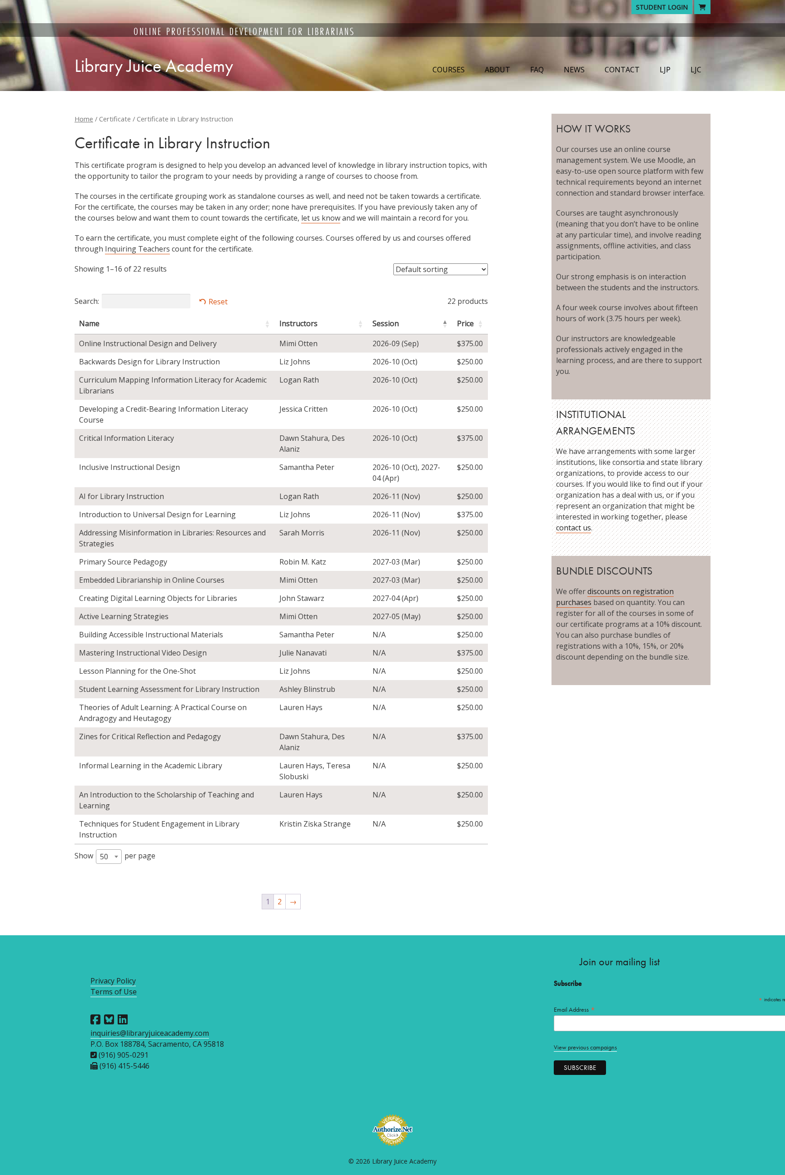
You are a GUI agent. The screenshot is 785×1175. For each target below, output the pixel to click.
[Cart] (702, 7)
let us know (320, 218)
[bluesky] (109, 1019)
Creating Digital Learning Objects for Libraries (158, 598)
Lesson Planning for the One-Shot (137, 671)
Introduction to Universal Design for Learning (157, 514)
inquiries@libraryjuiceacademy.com (149, 1033)
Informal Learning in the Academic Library (150, 766)
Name (89, 323)
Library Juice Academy (154, 65)
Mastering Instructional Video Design (143, 653)
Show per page (115, 856)
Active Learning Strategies (124, 616)
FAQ (537, 70)
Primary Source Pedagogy (123, 562)
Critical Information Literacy (126, 438)
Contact (622, 70)
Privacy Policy (113, 981)
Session (386, 323)
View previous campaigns (585, 1047)
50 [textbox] (104, 857)
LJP (665, 70)
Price (465, 323)
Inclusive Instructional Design (129, 467)
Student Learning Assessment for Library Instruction (169, 689)
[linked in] (123, 1019)
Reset (218, 302)
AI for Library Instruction (121, 496)
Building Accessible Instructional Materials (151, 635)
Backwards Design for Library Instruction (149, 362)
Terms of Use (113, 992)
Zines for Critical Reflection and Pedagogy (150, 736)
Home (84, 118)
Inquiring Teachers (137, 249)
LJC (696, 70)
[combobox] (109, 856)
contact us (573, 528)
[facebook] (95, 1019)
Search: (87, 301)
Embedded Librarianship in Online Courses (151, 580)
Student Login (662, 7)
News (574, 70)
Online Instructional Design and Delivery (148, 343)
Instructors (298, 323)
